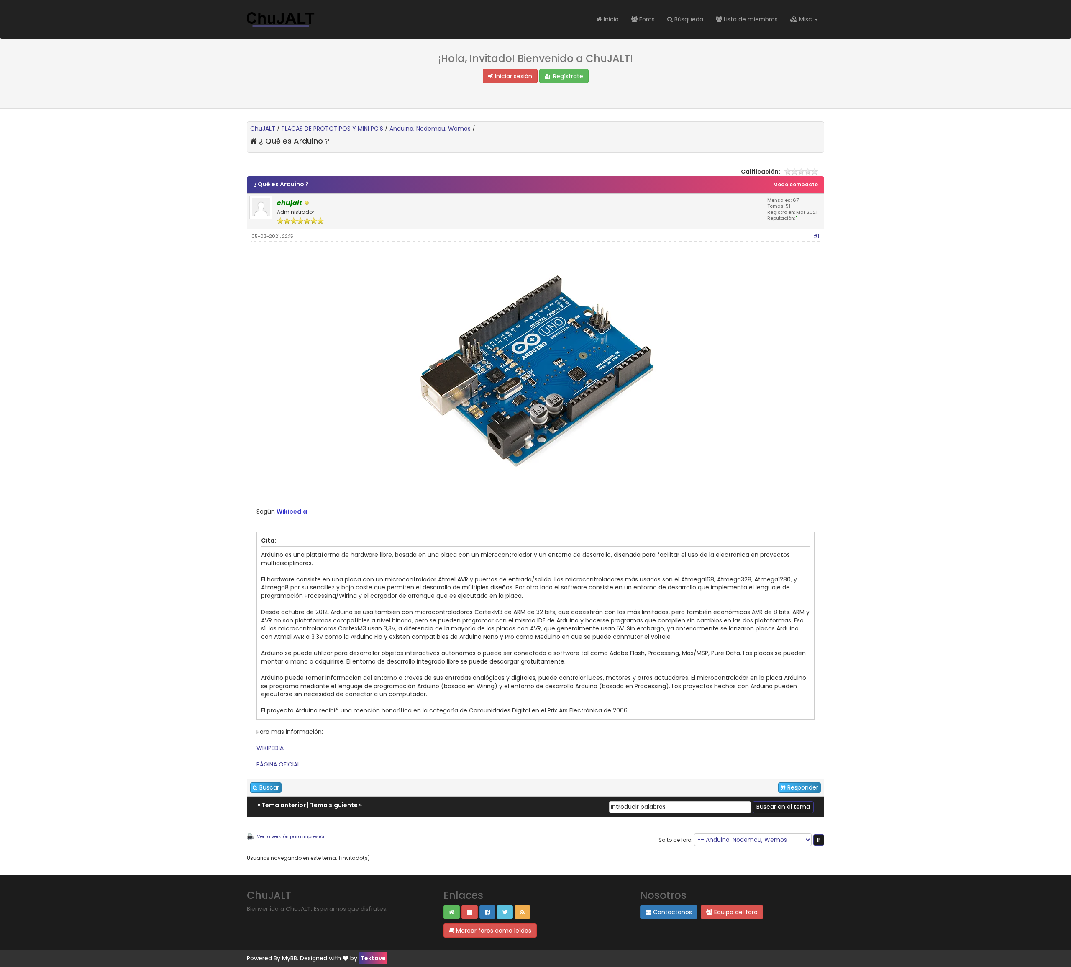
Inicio (610, 19)
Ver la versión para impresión (291, 836)
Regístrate (567, 76)
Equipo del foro (735, 912)
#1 (816, 236)
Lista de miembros (750, 19)
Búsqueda (688, 19)
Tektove (373, 958)
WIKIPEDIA (270, 748)
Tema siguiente (334, 805)
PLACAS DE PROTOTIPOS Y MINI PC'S (332, 128)
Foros (646, 19)
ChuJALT (262, 128)
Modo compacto (795, 184)
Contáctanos (671, 912)
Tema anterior (283, 805)
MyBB (289, 958)
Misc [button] (805, 19)
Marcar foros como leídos (492, 930)
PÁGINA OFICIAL (278, 764)
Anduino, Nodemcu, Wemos (430, 128)
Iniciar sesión (512, 76)
